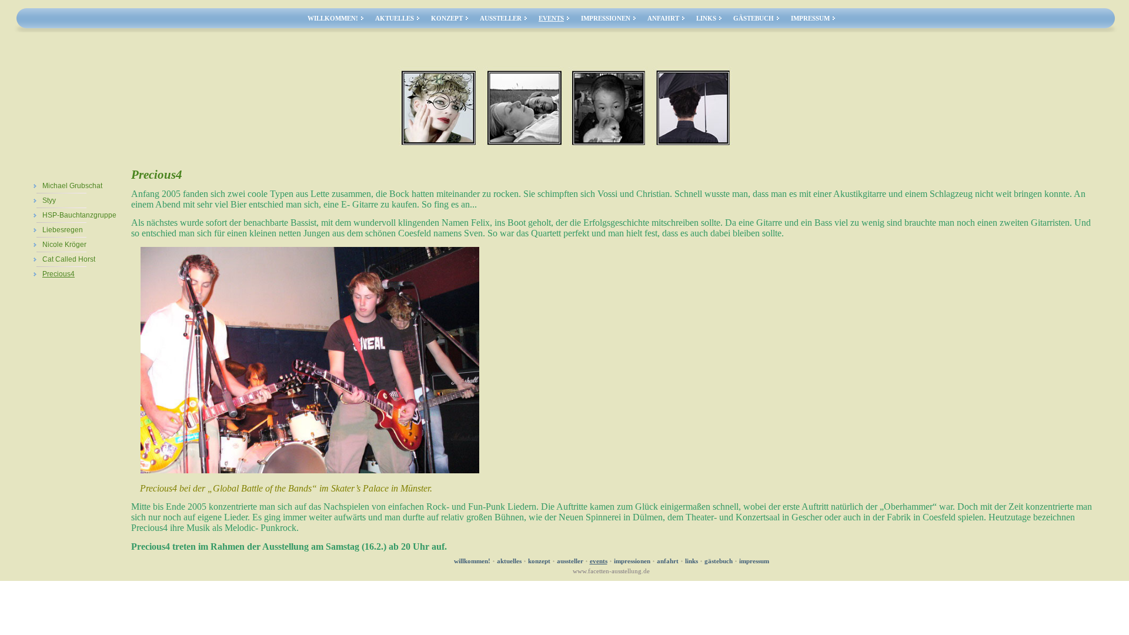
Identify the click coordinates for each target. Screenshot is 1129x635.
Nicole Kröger (64, 244)
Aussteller (501, 18)
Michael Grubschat (72, 186)
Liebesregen (62, 230)
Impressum (810, 18)
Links (706, 18)
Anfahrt (663, 18)
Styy (49, 200)
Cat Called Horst (68, 259)
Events (551, 18)
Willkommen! (333, 18)
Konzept (447, 18)
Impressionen (605, 18)
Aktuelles (394, 18)
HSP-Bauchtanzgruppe (79, 215)
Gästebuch (753, 18)
